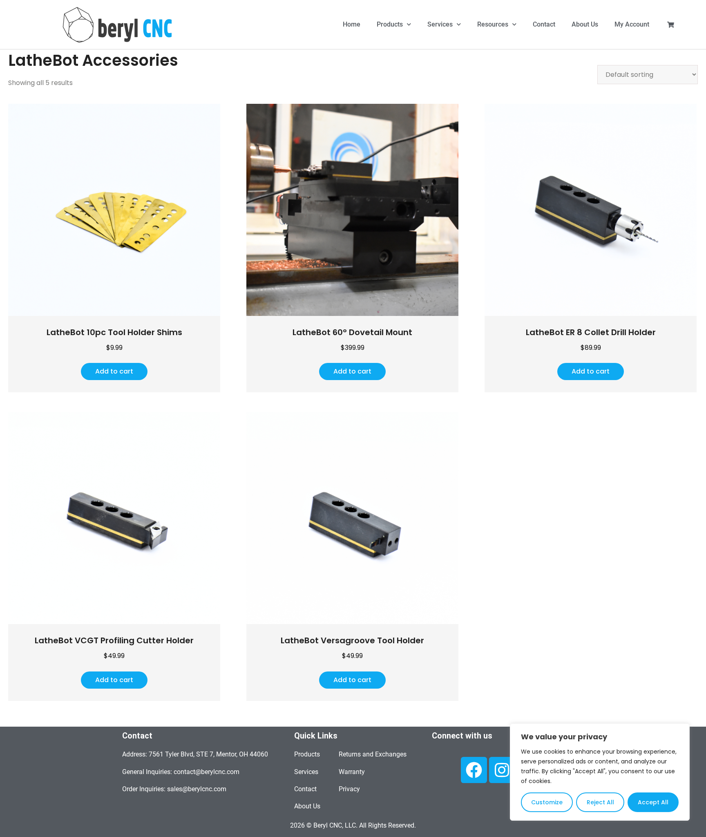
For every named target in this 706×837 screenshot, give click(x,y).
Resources (492, 24)
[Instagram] (502, 770)
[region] (600, 772)
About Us (585, 24)
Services (440, 24)
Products (390, 24)
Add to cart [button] (114, 371)
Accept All (653, 802)
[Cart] (670, 25)
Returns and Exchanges (373, 754)
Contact (544, 24)
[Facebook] (474, 770)
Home (351, 24)
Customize (547, 802)
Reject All (600, 802)
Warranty (352, 772)
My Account (631, 24)
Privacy (349, 789)
